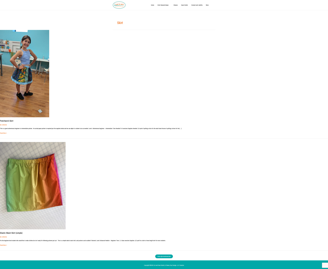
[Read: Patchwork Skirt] (24, 73)
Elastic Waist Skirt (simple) (11, 232)
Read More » (3, 133)
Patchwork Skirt (6, 120)
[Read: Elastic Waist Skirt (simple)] (33, 185)
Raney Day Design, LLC (172, 265)
